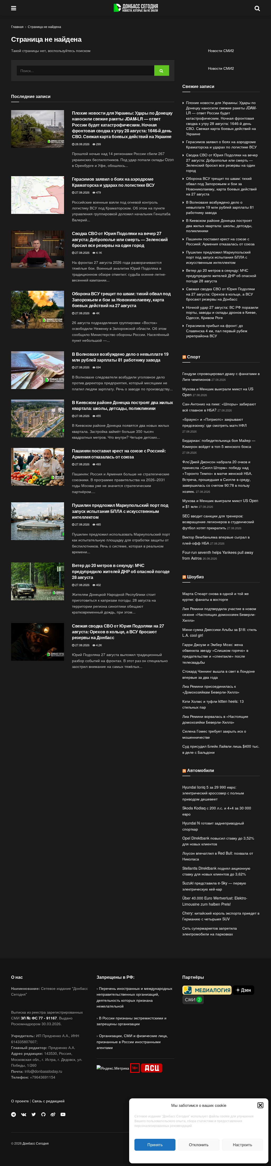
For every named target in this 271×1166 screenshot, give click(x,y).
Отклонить (199, 1144)
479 (98, 192)
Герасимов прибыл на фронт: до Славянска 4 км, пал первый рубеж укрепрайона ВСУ (216, 330)
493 (98, 464)
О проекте (20, 1100)
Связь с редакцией (48, 1100)
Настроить (242, 1144)
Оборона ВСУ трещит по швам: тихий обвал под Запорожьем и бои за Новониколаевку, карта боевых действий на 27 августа (121, 299)
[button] (260, 1105)
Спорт (193, 357)
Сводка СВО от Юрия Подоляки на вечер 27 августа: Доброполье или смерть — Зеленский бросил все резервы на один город (120, 239)
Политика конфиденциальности (199, 1156)
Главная (17, 26)
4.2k (98, 645)
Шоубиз (195, 577)
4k (97, 313)
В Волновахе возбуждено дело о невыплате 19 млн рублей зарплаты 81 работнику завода (120, 357)
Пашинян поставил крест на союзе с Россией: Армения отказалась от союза (119, 454)
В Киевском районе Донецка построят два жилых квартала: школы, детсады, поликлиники (122, 405)
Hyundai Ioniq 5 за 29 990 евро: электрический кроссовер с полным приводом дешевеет (213, 793)
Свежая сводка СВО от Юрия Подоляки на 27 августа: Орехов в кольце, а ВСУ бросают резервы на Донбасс (118, 632)
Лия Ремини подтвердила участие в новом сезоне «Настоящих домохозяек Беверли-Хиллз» (219, 614)
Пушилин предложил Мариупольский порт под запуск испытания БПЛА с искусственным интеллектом (120, 511)
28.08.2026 (81, 144)
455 (98, 416)
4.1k (98, 252)
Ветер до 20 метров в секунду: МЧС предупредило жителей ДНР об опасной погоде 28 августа (121, 571)
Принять (155, 1144)
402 (98, 585)
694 (98, 367)
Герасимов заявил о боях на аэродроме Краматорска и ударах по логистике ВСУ (113, 182)
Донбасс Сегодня (35, 1143)
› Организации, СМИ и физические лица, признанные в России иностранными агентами (132, 1041)
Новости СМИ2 (221, 50)
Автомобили (200, 770)
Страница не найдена (44, 26)
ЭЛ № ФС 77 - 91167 (39, 1017)
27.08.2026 (81, 192)
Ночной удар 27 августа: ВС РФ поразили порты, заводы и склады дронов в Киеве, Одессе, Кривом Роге (222, 312)
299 (98, 144)
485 (98, 524)
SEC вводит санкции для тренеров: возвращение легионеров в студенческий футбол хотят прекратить (218, 521)
